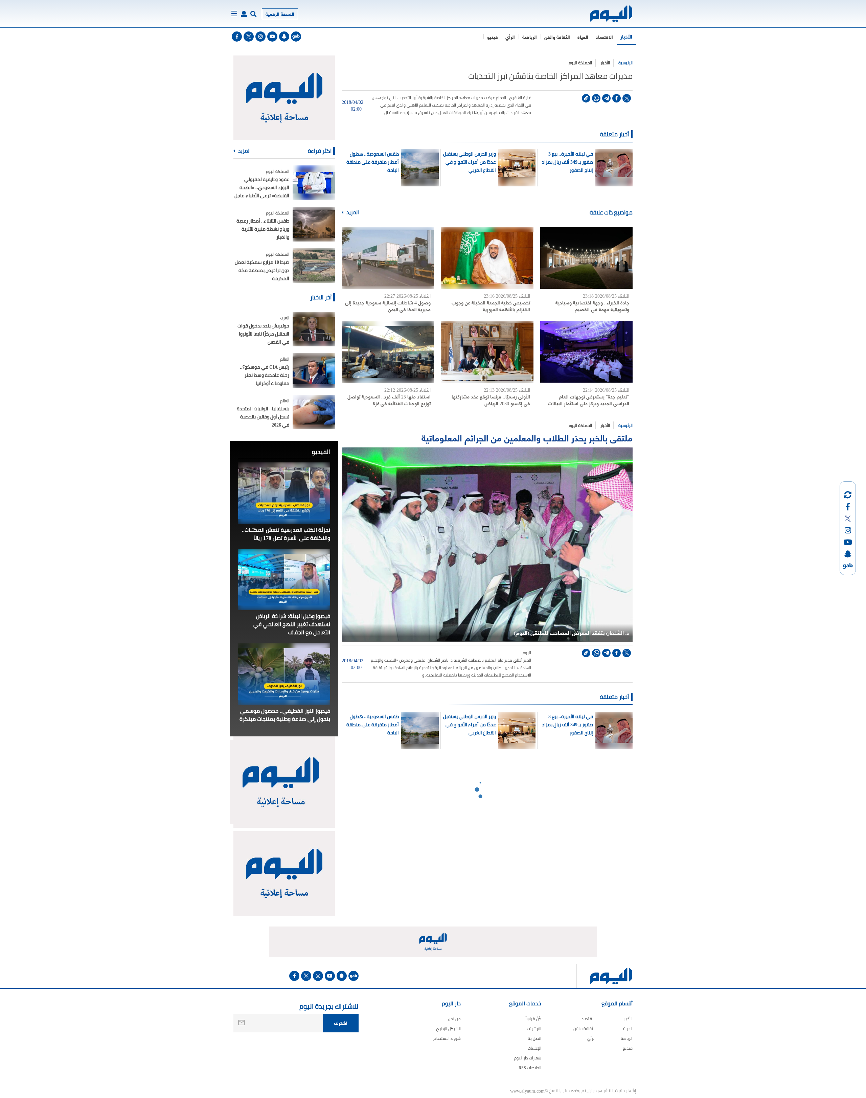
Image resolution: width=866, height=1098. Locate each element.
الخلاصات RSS (530, 1068)
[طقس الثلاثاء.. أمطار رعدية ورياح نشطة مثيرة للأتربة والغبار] (314, 224)
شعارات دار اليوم (527, 1058)
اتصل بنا (534, 1038)
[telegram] (606, 98)
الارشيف (534, 1028)
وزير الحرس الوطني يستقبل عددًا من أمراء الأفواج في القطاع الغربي (469, 162)
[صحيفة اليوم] (605, 13)
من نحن (454, 1019)
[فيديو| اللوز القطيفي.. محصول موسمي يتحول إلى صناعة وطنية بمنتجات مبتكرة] (284, 674)
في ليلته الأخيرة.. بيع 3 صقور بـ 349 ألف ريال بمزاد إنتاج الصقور (567, 162)
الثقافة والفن (557, 36)
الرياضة (529, 36)
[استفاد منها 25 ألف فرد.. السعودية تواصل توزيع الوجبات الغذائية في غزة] (388, 352)
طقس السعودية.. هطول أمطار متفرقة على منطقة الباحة (372, 162)
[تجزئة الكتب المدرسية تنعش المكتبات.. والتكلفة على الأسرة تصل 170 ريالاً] (284, 493)
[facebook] (237, 36)
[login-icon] (244, 14)
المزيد (352, 212)
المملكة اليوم (580, 63)
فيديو (492, 36)
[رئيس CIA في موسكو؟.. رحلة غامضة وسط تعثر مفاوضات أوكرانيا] (314, 370)
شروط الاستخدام (447, 1038)
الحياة (582, 36)
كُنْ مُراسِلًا (532, 1019)
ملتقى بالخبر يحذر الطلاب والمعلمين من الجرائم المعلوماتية (527, 437)
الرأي (510, 36)
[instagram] (260, 36)
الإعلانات (534, 1048)
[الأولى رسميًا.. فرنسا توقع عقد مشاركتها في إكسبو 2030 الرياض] (487, 352)
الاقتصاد (604, 36)
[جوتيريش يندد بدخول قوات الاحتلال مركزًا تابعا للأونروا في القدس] (314, 329)
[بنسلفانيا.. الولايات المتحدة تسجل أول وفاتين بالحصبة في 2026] (314, 412)
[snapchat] (284, 36)
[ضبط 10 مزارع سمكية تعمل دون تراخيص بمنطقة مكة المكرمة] (314, 265)
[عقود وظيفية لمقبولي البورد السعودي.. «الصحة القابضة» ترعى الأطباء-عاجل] (314, 182)
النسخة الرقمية (280, 13)
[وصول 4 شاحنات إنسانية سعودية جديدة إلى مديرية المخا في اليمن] (388, 258)
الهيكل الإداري (448, 1028)
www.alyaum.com (527, 1090)
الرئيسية (625, 63)
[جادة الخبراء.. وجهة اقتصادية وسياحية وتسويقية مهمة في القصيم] (586, 258)
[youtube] (272, 36)
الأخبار (626, 36)
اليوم (527, 653)
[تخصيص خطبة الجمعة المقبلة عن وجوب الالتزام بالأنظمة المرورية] (487, 258)
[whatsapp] (596, 98)
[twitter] (249, 36)
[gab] (296, 36)
